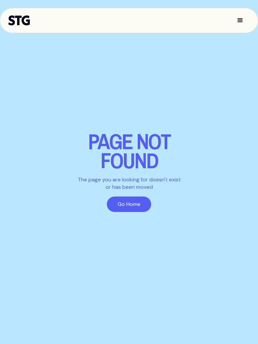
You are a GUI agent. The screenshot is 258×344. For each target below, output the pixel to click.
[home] (22, 20)
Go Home (129, 204)
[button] (240, 20)
